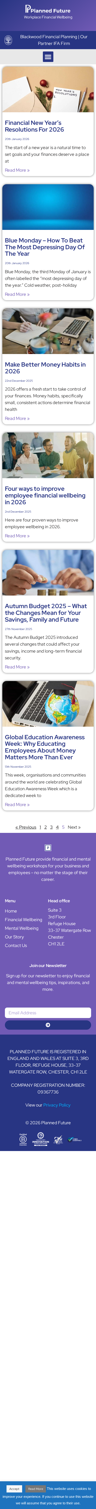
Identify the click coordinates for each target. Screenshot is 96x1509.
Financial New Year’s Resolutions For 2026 (34, 126)
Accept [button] (14, 1489)
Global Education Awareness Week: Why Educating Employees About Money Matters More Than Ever (45, 747)
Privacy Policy (57, 1105)
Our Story (14, 937)
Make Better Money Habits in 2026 (45, 368)
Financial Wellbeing (23, 919)
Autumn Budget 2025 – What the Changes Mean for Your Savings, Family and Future (46, 612)
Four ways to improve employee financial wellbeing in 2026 (45, 495)
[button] (48, 56)
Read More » (17, 170)
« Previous (25, 827)
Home (11, 911)
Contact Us (16, 945)
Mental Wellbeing (21, 928)
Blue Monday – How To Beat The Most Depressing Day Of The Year (45, 247)
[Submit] (48, 1025)
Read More (35, 1489)
